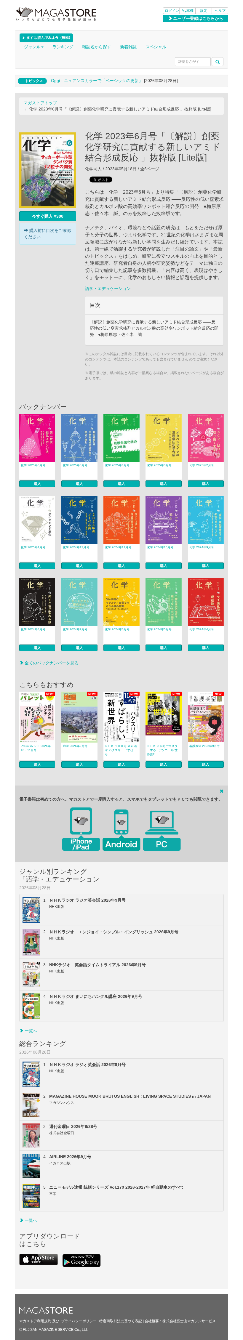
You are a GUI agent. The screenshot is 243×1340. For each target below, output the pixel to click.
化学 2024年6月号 (117, 629)
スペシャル (156, 46)
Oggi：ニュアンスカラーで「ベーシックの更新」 (97, 80)
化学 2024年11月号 (118, 547)
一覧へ (30, 1030)
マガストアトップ (40, 102)
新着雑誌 (128, 46)
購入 (37, 484)
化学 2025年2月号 (201, 465)
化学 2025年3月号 (159, 465)
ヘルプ (220, 11)
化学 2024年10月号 (160, 547)
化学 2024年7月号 (75, 629)
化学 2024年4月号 (201, 629)
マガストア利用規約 (35, 1321)
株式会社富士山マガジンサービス (189, 1321)
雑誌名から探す (96, 46)
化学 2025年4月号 (117, 465)
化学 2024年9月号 (201, 547)
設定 (203, 11)
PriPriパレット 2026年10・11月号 (36, 748)
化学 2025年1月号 (33, 547)
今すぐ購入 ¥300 (47, 216)
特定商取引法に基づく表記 (120, 1321)
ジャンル (32, 46)
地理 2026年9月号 (75, 746)
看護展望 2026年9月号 (204, 746)
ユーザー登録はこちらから (197, 18)
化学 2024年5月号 (159, 629)
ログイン (172, 11)
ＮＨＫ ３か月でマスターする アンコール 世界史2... (162, 750)
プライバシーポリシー (79, 1321)
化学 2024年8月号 (33, 629)
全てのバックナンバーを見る (51, 663)
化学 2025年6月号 (33, 465)
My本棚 (188, 11)
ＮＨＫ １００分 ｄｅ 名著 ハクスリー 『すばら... (121, 750)
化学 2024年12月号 (76, 547)
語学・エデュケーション (108, 288)
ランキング (62, 46)
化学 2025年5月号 (75, 465)
